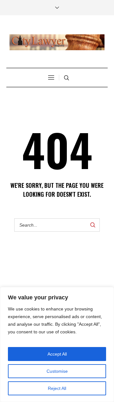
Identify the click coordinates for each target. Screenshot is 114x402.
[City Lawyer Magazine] (57, 42)
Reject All (57, 388)
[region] (57, 344)
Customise (57, 371)
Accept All (57, 354)
